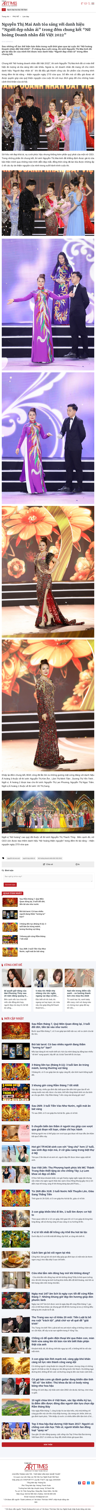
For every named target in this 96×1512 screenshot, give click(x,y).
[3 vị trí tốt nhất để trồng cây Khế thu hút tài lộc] (16, 1239)
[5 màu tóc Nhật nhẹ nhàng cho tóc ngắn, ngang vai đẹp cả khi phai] (48, 978)
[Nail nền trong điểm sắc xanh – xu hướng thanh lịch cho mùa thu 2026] (79, 978)
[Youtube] (84, 1483)
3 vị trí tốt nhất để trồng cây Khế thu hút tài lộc (59, 1232)
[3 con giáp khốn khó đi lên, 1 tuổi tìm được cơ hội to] (16, 1218)
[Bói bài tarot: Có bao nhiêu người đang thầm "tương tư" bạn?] (16, 1051)
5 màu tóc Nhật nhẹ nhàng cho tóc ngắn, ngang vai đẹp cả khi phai (46, 993)
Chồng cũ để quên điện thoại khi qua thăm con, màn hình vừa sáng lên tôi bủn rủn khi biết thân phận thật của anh (63, 1341)
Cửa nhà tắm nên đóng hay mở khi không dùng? (61, 1273)
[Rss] (92, 1483)
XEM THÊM (48, 1445)
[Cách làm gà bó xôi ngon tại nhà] (16, 1259)
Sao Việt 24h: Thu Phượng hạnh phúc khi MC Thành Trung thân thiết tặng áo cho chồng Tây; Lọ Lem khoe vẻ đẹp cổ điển (63, 1170)
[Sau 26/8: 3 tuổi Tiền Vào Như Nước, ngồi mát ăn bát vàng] (16, 1112)
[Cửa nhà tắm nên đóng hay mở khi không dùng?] (16, 1280)
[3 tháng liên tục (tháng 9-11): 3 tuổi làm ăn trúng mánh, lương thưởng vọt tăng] (16, 1071)
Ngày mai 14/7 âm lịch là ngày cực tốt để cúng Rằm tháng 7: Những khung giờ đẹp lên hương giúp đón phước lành (62, 1296)
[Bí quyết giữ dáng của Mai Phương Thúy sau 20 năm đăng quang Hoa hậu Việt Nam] (16, 978)
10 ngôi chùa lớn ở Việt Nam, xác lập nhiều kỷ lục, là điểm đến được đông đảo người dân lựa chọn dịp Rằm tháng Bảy (63, 1403)
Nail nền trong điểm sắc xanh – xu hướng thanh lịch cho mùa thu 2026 (79, 993)
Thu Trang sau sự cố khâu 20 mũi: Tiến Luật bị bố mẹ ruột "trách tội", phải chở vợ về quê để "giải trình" (61, 1320)
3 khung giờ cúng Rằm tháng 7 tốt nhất (55, 1085)
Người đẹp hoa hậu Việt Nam (12, 10)
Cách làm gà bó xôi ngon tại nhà (51, 1252)
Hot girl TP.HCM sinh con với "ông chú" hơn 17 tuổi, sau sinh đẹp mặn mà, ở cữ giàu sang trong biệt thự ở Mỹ (63, 1150)
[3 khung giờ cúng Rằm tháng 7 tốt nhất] (16, 1092)
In (79, 864)
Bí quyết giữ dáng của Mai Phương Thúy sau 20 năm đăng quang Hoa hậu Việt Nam (16, 993)
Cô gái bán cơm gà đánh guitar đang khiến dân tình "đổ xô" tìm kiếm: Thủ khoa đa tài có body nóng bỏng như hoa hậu (62, 1382)
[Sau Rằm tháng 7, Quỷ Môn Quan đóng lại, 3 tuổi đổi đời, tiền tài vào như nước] (16, 1030)
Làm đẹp (6, 985)
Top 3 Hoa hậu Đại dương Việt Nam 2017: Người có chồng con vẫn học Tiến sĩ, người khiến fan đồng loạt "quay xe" (62, 1427)
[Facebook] (79, 1483)
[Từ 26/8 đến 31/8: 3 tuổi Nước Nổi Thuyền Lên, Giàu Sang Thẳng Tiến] (16, 1198)
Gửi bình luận (10, 885)
